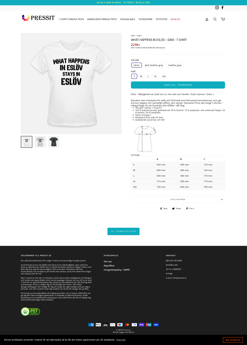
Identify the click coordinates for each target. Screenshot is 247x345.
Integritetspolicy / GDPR (117, 269)
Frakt (143, 48)
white (136, 65)
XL (155, 76)
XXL (164, 76)
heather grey (175, 65)
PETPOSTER (161, 19)
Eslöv (139, 35)
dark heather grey (154, 65)
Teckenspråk (145, 19)
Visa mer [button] (121, 340)
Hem (133, 35)
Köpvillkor (109, 265)
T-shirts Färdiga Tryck (71, 19)
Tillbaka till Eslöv (125, 231)
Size (133, 71)
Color (135, 60)
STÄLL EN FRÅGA (178, 199)
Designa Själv (127, 19)
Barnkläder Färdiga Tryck (102, 19)
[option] (123, 2)
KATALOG (175, 19)
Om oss (108, 261)
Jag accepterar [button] (232, 340)
